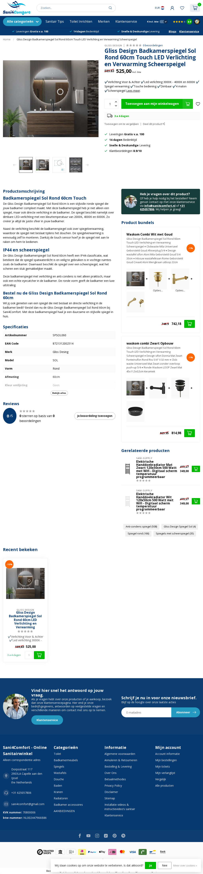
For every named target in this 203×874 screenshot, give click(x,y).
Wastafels (60, 773)
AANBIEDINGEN (64, 811)
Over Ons (110, 773)
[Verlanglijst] (182, 8)
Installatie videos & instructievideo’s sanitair (119, 807)
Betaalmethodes (115, 779)
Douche (59, 779)
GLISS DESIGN (113, 45)
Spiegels (59, 766)
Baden (58, 785)
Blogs (172, 31)
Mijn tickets (162, 766)
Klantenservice (126, 21)
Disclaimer (111, 792)
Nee (164, 865)
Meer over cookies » (185, 865)
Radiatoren (61, 798)
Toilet (57, 754)
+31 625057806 (21, 793)
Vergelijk (160, 779)
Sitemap (109, 798)
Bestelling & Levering (118, 766)
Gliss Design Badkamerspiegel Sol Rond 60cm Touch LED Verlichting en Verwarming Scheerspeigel (77, 39)
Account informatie (167, 754)
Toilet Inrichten (81, 21)
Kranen (58, 792)
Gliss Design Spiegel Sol (180, 526)
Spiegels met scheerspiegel (175, 533)
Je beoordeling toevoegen (94, 416)
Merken (104, 21)
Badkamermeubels (66, 760)
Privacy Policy (113, 785)
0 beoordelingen (153, 45)
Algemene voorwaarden (119, 754)
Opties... (158, 290)
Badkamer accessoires (68, 804)
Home (7, 39)
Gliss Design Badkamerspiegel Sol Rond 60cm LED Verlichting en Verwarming (25, 620)
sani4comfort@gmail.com (27, 804)
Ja (150, 865)
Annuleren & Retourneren (120, 760)
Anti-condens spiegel (141, 526)
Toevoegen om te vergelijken (121, 124)
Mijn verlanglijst (165, 773)
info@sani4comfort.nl (159, 206)
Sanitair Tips (55, 21)
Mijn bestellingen (166, 760)
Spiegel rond (138, 533)
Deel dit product (153, 124)
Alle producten (164, 785)
